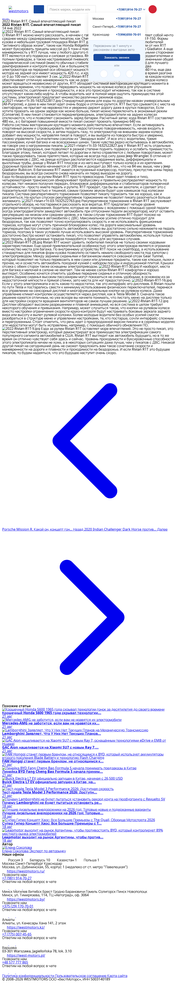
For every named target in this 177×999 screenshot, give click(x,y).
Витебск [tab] (35, 891)
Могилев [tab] (20, 891)
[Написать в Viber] (117, 74)
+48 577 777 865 (15, 962)
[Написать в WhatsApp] (130, 74)
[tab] (13, 860)
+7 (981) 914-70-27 (17, 878)
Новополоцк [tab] (137, 891)
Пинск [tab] (122, 891)
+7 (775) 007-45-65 (17, 934)
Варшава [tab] (9, 947)
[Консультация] (153, 9)
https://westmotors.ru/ (26, 871)
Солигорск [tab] (107, 891)
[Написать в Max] (26, 888)
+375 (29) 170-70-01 (17, 906)
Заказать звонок (116, 57)
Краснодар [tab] (53, 863)
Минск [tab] (7, 891)
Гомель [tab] (92, 891)
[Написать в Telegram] (104, 74)
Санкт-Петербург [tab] (29, 863)
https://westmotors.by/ (26, 899)
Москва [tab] (8, 863)
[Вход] (164, 9)
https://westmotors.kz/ (26, 927)
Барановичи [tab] (75, 891)
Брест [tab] (48, 891)
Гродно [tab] (59, 891)
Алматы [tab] (8, 919)
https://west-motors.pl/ (26, 955)
